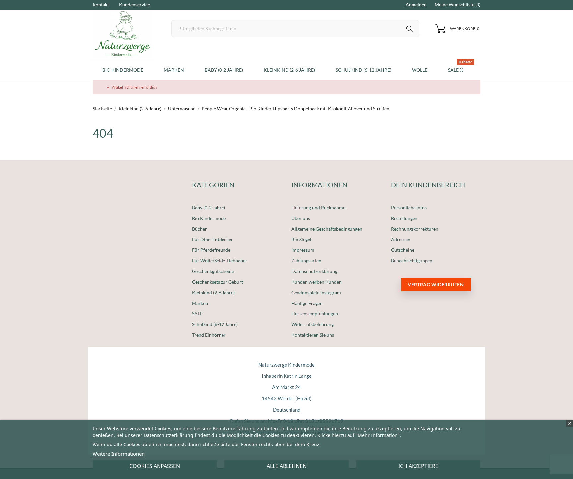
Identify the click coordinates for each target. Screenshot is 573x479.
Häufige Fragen (307, 303)
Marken (200, 303)
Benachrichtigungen (411, 260)
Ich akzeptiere (418, 466)
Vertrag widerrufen (436, 284)
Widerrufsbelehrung (312, 324)
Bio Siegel (301, 239)
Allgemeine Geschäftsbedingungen (326, 229)
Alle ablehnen (287, 466)
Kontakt (101, 4)
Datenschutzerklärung (314, 271)
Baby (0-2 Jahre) (208, 207)
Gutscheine (402, 250)
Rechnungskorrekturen (414, 229)
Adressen (400, 239)
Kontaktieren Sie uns (312, 335)
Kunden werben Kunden (316, 282)
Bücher (199, 229)
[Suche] (409, 29)
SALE (197, 313)
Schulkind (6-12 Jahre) (215, 324)
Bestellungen (404, 218)
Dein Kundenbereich (428, 185)
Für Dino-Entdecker (212, 239)
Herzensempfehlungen (314, 313)
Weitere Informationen (119, 453)
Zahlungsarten (306, 260)
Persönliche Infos (409, 207)
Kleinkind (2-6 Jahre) (213, 292)
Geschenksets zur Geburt (217, 282)
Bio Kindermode (209, 218)
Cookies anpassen (154, 466)
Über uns (300, 218)
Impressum (302, 250)
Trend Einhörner (209, 335)
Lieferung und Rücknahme (318, 207)
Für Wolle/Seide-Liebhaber (219, 260)
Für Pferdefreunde (211, 250)
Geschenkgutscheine (213, 271)
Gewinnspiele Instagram (316, 292)
